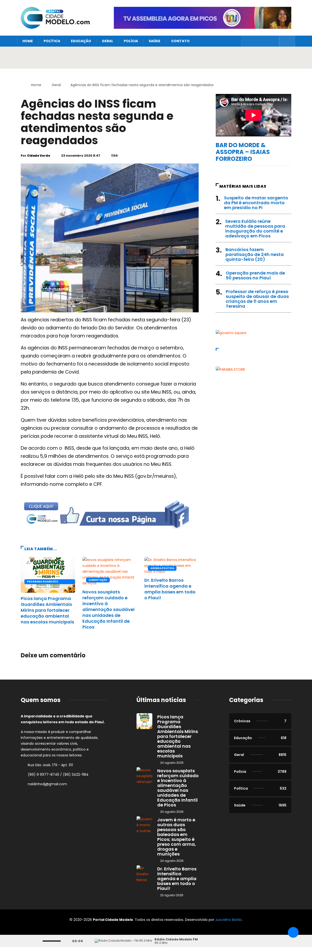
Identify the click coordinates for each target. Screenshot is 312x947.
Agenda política (162, 568)
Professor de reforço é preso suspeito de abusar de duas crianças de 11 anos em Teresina (257, 298)
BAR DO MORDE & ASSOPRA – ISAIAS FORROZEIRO (243, 152)
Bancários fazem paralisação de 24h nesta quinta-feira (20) (254, 254)
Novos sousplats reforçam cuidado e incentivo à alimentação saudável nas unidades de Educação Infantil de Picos (108, 609)
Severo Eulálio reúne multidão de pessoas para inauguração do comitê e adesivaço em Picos (255, 228)
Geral (107, 41)
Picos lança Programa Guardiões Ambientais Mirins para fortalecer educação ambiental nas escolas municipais (47, 610)
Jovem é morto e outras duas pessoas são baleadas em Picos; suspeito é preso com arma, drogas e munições (176, 837)
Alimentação (97, 580)
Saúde (154, 41)
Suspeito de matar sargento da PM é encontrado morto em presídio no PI (256, 203)
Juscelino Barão (228, 919)
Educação (81, 41)
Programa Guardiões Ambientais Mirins (42, 582)
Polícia (131, 41)
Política (52, 41)
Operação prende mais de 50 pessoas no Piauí (255, 275)
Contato (180, 41)
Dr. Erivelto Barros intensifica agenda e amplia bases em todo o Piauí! (169, 589)
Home (27, 41)
